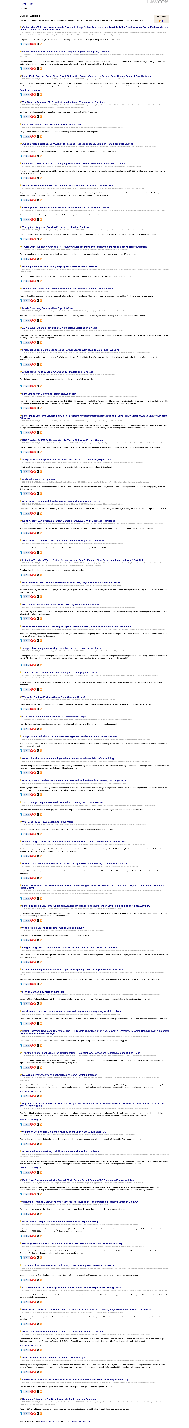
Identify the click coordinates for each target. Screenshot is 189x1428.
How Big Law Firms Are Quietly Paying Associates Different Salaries (59, 266)
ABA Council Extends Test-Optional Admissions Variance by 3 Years (59, 328)
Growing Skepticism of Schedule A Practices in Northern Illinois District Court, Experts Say (72, 1243)
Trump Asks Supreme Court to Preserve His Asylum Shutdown (56, 227)
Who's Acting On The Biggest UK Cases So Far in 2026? (53, 928)
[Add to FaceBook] (21, 45)
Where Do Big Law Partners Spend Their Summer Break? (53, 697)
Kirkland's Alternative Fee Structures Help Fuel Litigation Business (59, 1399)
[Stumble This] (34, 45)
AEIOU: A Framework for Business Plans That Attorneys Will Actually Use (62, 1331)
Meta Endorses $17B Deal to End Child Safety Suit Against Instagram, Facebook (66, 51)
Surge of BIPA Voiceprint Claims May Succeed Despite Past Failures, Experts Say (67, 459)
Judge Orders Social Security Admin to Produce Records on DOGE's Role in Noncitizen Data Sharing (77, 144)
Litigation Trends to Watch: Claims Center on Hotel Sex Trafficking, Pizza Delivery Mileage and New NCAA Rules (83, 560)
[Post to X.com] (38, 45)
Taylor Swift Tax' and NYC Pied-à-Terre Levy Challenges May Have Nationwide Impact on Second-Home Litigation (84, 247)
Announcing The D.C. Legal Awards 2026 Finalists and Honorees (57, 372)
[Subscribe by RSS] (41, 45)
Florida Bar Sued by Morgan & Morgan (43, 991)
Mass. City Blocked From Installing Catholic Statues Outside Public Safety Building (68, 758)
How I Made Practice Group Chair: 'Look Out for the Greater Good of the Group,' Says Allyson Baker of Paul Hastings (86, 76)
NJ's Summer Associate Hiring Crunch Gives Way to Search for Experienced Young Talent (71, 1287)
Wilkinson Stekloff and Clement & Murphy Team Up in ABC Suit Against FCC (64, 1132)
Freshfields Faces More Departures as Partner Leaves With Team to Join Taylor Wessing (70, 350)
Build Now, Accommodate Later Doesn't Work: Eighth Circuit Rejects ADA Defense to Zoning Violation (78, 1180)
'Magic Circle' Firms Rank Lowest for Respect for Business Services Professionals (67, 288)
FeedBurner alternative (81, 1421)
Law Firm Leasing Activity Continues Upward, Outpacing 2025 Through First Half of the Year (73, 969)
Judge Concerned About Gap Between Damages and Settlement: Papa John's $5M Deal (70, 736)
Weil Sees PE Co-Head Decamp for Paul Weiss (47, 822)
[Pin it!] (31, 45)
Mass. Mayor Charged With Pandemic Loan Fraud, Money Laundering (60, 1221)
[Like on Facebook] (26, 45)
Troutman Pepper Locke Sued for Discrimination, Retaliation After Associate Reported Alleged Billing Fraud (81, 1053)
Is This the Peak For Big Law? (38, 479)
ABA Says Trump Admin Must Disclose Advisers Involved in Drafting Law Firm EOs (67, 185)
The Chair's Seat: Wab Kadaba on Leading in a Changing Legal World (60, 672)
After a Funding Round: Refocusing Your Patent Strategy (53, 1357)
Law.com (26, 4)
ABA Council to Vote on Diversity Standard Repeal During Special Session (63, 540)
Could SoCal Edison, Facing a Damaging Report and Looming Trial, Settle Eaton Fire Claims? (73, 163)
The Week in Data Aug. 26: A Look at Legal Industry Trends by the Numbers (63, 102)
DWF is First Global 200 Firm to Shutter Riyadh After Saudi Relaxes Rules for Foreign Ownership (75, 1379)
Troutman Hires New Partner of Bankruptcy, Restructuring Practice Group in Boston (68, 1265)
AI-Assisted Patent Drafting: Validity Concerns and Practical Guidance (60, 1151)
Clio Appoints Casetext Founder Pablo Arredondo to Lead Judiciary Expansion (65, 207)
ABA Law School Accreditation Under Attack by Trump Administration (60, 604)
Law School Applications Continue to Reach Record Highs (54, 716)
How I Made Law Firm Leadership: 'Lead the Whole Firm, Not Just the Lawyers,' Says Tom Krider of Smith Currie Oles (86, 1309)
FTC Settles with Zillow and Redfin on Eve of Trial (49, 393)
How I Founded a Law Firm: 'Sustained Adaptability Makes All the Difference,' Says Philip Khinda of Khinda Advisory (86, 906)
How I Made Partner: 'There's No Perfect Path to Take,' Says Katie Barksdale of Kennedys (71, 582)
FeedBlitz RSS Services (50, 1421)
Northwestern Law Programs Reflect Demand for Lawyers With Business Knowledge (68, 521)
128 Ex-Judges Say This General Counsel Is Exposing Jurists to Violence (62, 802)
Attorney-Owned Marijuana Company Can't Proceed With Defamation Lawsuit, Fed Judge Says (74, 780)
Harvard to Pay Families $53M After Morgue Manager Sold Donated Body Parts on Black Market (74, 863)
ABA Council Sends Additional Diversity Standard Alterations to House (61, 501)
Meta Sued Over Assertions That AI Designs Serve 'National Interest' (59, 1075)
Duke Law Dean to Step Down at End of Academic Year (52, 124)
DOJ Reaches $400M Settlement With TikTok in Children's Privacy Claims (62, 440)
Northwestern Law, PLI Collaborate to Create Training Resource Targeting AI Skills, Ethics (71, 1011)
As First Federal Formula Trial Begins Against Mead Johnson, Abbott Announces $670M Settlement (76, 626)
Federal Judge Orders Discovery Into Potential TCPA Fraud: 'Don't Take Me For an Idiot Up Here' (75, 841)
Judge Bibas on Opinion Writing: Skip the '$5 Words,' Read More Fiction (61, 648)
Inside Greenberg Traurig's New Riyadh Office (47, 308)
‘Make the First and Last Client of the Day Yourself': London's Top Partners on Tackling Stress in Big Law (80, 1202)
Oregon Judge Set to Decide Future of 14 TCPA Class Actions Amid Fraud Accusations (69, 947)
